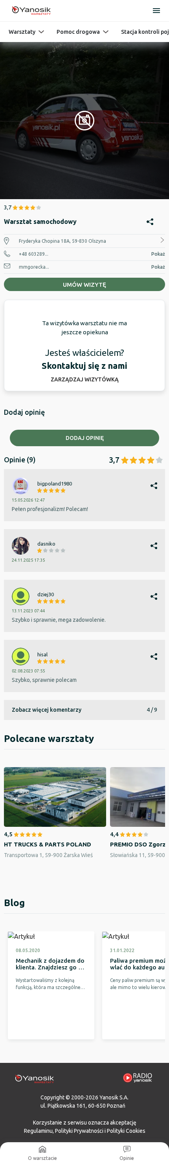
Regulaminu (38, 1131)
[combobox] (84, 527)
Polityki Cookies (126, 1131)
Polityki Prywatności (79, 1131)
